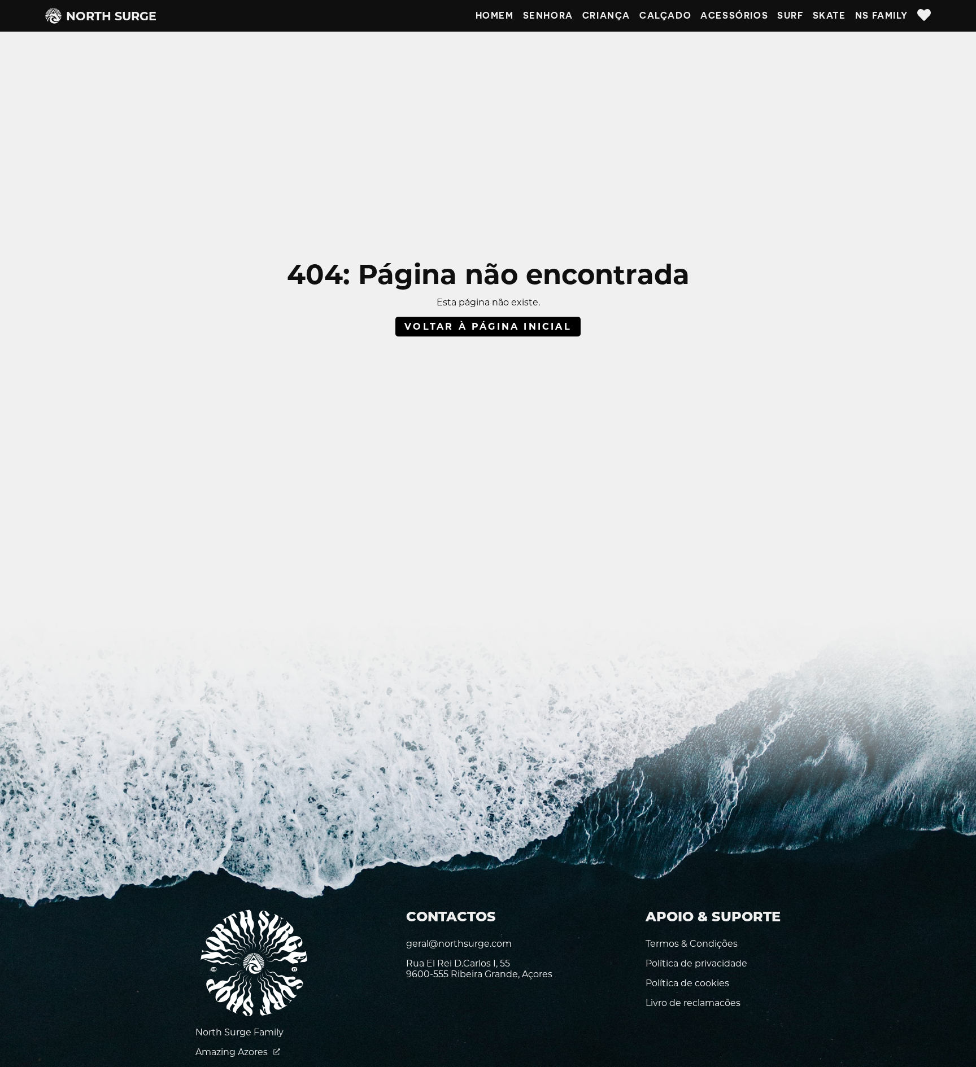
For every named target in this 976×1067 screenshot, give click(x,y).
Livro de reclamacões (693, 1003)
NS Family (881, 15)
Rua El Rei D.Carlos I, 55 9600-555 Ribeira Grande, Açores (479, 968)
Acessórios (734, 15)
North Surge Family (239, 1032)
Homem (495, 15)
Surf (790, 15)
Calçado (665, 15)
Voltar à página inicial (488, 326)
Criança (606, 15)
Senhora (548, 15)
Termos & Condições (692, 943)
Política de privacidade (696, 963)
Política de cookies (687, 983)
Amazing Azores (232, 1052)
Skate (829, 15)
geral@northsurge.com (459, 943)
